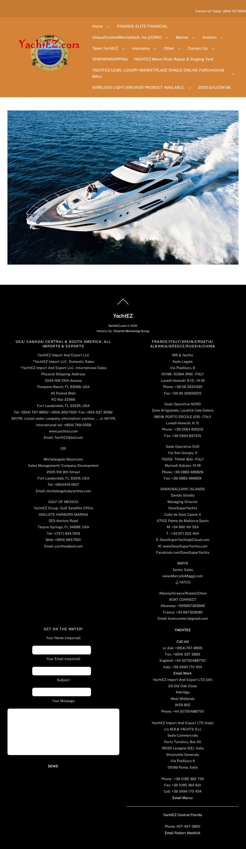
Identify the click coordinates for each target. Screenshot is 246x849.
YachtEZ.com (117, 325)
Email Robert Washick (182, 833)
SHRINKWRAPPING (110, 59)
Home (97, 26)
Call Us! (183, 641)
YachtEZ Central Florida (182, 815)
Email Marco (182, 798)
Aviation (209, 37)
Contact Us (198, 48)
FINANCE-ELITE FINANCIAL (142, 26)
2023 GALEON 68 (214, 87)
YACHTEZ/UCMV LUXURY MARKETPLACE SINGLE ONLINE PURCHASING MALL (158, 73)
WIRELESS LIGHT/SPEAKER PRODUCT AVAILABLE (138, 87)
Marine (182, 37)
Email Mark (182, 673)
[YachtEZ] (46, 84)
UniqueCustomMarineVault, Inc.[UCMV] (127, 37)
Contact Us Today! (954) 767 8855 (220, 11)
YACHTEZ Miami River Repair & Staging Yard (173, 59)
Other (169, 48)
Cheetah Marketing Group (131, 331)
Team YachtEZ (105, 48)
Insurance (141, 48)
